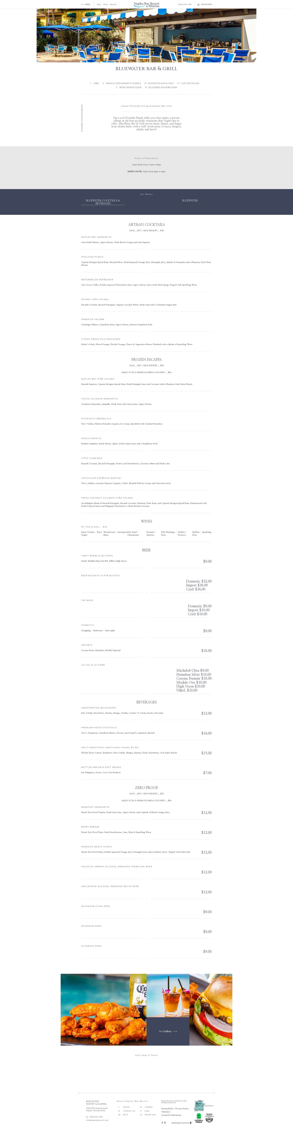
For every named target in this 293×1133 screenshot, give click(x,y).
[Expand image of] (103, 1010)
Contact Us (129, 1111)
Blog (125, 1115)
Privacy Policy (141, 1089)
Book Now (206, 3)
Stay (99, 4)
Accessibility (167, 1108)
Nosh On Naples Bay (130, 87)
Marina (113, 4)
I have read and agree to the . (130, 1089)
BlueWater (190, 200)
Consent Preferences (171, 1115)
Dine (105, 4)
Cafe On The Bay (190, 83)
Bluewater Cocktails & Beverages (103, 202)
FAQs (147, 1111)
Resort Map (150, 1115)
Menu (87, 4)
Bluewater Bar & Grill (161, 83)
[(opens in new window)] (209, 1105)
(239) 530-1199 (184, 4)
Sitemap (165, 1112)
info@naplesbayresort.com (97, 1120)
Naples (126, 1107)
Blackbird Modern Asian (163, 87)
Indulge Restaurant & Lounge (123, 83)
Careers (149, 1107)
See (165, 1031)
